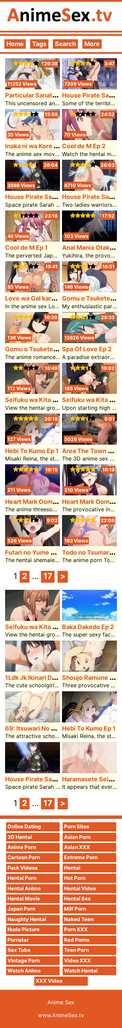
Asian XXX (77, 847)
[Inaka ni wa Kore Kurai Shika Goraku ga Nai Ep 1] (32, 137)
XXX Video (49, 981)
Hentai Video (80, 888)
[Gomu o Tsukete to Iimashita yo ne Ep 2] (89, 290)
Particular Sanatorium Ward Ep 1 (52, 95)
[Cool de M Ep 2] (89, 137)
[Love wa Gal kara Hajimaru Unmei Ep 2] (32, 290)
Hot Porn (74, 878)
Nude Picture (23, 929)
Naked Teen (79, 919)
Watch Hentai (81, 970)
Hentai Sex (77, 898)
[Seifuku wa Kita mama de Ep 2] (32, 391)
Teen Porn (76, 950)
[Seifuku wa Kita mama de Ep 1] (89, 391)
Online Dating (24, 826)
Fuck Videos (22, 868)
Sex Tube (18, 950)
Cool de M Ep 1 (26, 247)
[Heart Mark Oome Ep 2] (32, 493)
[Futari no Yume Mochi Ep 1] (32, 543)
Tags (39, 43)
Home (15, 43)
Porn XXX (76, 929)
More (92, 43)
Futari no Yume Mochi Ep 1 (43, 552)
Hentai (72, 868)
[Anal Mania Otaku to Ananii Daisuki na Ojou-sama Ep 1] (89, 239)
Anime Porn (21, 847)
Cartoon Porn (23, 857)
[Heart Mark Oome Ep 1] (89, 493)
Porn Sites (76, 826)
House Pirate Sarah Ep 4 (40, 196)
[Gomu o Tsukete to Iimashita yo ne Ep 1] (32, 340)
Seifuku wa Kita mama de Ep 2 (49, 399)
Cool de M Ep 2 (83, 146)
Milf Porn (75, 909)
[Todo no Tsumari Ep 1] (89, 543)
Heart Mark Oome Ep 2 (37, 501)
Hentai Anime (24, 888)
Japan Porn (21, 909)
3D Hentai (19, 837)
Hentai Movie (23, 898)
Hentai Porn (21, 878)
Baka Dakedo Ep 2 (88, 626)
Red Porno (76, 940)
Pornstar (18, 940)
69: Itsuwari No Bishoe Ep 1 (44, 728)
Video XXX (77, 960)
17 (47, 576)
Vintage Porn (23, 960)
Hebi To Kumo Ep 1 (32, 450)
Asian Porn (77, 837)
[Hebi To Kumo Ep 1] (32, 442)
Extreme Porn (81, 857)
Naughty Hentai (26, 919)
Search (65, 43)
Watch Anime (24, 970)
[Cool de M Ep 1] (32, 239)
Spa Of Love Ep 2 (86, 349)
